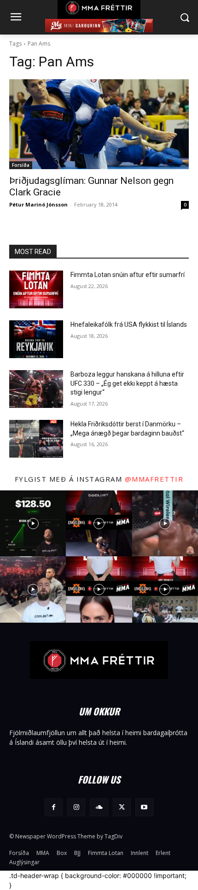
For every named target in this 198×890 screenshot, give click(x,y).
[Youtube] (144, 807)
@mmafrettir (154, 478)
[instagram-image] (33, 523)
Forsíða (20, 165)
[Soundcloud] (99, 807)
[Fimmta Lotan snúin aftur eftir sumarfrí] (36, 289)
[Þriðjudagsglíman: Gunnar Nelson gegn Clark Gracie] (99, 124)
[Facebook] (54, 807)
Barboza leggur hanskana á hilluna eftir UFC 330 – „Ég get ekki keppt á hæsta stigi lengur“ (127, 383)
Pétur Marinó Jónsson (38, 204)
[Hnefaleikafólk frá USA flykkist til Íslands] (36, 339)
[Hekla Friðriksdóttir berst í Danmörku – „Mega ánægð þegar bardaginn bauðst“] (36, 439)
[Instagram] (76, 807)
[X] (122, 807)
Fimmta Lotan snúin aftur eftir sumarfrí (127, 274)
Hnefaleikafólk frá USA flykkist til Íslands (128, 324)
